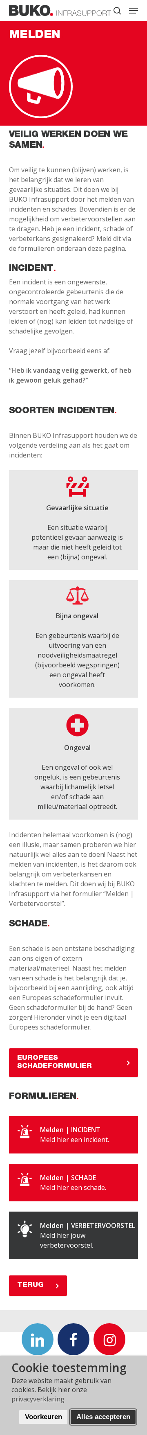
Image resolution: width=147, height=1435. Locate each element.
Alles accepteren (103, 1417)
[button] (133, 11)
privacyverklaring (38, 1398)
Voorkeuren (43, 1417)
